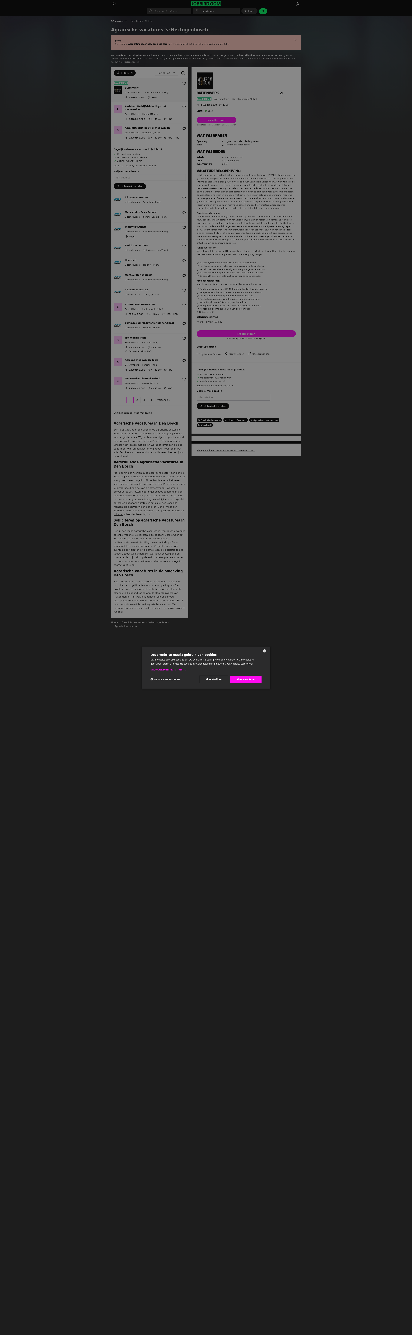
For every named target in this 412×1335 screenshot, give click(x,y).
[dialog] (206, 667)
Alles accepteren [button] (245, 679)
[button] (206, 669)
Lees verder (246, 663)
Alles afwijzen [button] (214, 679)
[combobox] (264, 650)
